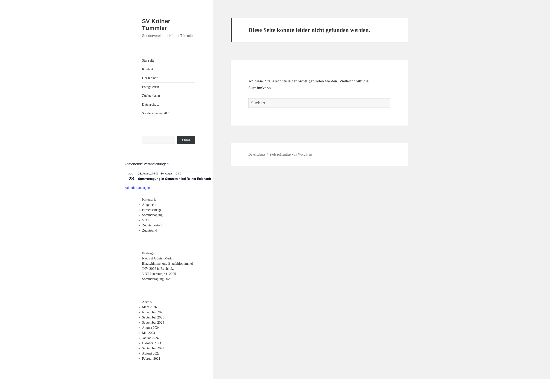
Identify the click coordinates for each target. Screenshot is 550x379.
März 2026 (149, 307)
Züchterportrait (152, 225)
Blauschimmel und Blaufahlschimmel (167, 263)
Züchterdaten (151, 95)
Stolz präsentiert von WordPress (291, 154)
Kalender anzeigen (137, 187)
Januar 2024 (150, 338)
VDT (145, 220)
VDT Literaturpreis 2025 (159, 274)
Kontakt (147, 69)
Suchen (186, 139)
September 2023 (153, 348)
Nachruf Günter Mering (158, 258)
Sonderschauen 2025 (156, 113)
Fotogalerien (150, 87)
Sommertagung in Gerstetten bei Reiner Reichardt (174, 178)
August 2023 (151, 353)
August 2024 (151, 327)
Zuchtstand (149, 230)
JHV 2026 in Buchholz (158, 268)
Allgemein (149, 204)
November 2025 (153, 312)
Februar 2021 (151, 358)
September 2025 (153, 317)
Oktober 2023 (151, 343)
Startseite (148, 60)
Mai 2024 (148, 333)
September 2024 (153, 322)
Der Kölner (149, 78)
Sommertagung (152, 215)
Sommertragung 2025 (156, 279)
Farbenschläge (152, 210)
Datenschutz (150, 104)
